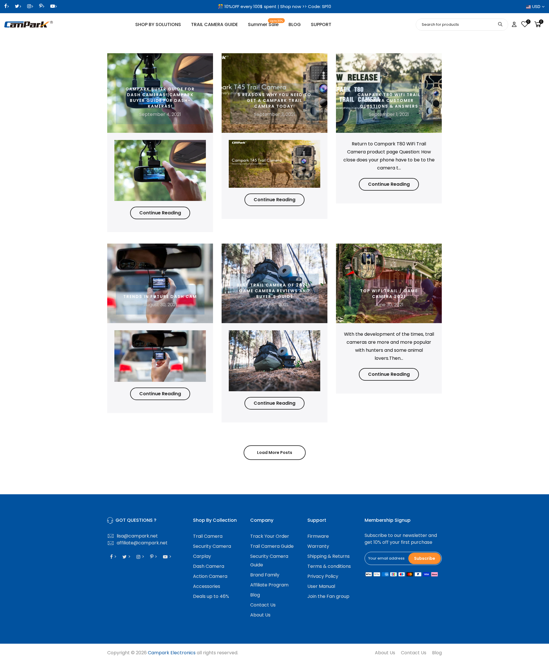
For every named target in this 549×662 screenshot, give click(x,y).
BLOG (295, 24)
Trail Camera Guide (272, 546)
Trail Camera (207, 536)
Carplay (202, 556)
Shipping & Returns (328, 556)
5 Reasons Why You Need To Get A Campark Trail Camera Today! (274, 100)
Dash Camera (208, 566)
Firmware (318, 536)
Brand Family (264, 575)
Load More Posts (274, 452)
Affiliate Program (269, 585)
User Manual (321, 586)
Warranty (318, 546)
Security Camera (212, 546)
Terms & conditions (329, 566)
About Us (260, 615)
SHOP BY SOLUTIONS (158, 24)
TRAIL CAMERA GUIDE (214, 24)
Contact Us (263, 605)
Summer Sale (265, 23)
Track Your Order (269, 536)
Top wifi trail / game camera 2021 (389, 293)
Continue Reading (160, 213)
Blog (255, 595)
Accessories (206, 586)
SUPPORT (321, 24)
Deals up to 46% (211, 596)
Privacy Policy (322, 576)
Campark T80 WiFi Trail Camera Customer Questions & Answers (389, 100)
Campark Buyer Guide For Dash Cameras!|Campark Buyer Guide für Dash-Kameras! (160, 97)
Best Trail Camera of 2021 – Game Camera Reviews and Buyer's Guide (275, 290)
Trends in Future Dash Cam (160, 296)
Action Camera (210, 576)
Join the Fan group (328, 596)
